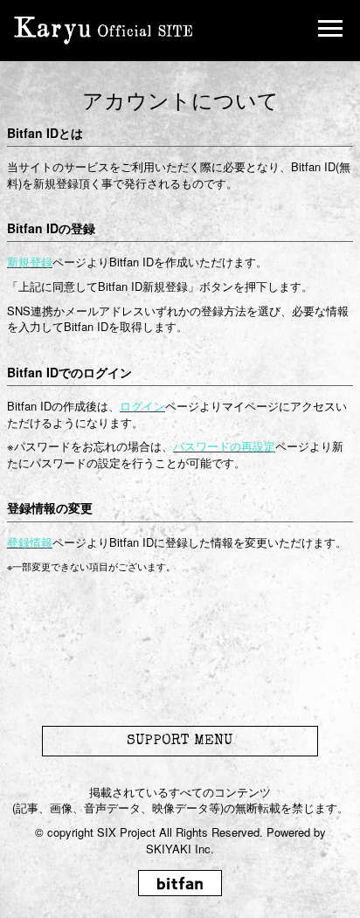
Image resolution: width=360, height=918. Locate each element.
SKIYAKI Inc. (180, 848)
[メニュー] (330, 31)
